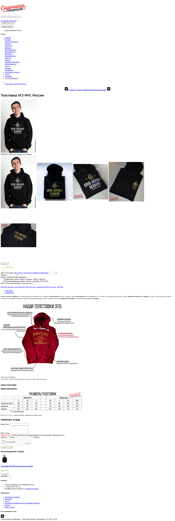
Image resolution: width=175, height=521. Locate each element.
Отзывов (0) (9, 293)
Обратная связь (32, 489)
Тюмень (8, 68)
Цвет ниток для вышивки (11, 283)
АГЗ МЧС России (7, 287)
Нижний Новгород (12, 62)
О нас (7, 501)
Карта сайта (9, 507)
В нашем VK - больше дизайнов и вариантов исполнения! (87, 90)
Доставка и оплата (12, 72)
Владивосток (10, 52)
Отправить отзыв (7, 447)
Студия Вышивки (11, 78)
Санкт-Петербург (11, 42)
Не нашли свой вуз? (9, 21)
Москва (8, 44)
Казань (7, 60)
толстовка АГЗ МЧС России (24, 287)
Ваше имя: (5, 424)
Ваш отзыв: (5, 433)
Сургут (7, 66)
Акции (7, 505)
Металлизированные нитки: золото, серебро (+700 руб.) (25, 281)
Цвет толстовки (7, 273)
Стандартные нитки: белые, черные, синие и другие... (24, 279)
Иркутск (8, 58)
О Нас (7, 74)
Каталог (8, 40)
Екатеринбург (10, 56)
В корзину (5, 263)
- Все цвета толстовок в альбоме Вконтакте (31, 273)
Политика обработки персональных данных (22, 503)
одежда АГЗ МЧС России (46, 287)
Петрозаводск (10, 64)
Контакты (8, 76)
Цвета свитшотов (9, 389)
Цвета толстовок (9, 385)
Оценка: (4, 437)
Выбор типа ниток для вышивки (13, 277)
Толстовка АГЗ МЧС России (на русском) (17, 466)
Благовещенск (10, 50)
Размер (4, 275)
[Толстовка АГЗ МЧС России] (18, 208)
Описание (9, 291)
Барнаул (8, 48)
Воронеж (8, 54)
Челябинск (9, 70)
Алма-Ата (8, 46)
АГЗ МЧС (60, 287)
